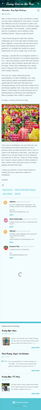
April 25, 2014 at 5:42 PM (23, 202)
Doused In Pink (14, 246)
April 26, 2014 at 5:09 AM (30, 219)
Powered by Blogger (21, 402)
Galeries (25, 406)
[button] (38, 10)
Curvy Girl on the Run (20, 4)
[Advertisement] (20, 304)
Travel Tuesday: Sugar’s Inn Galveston (15, 353)
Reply (12, 215)
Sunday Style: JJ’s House (11, 377)
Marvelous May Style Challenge (25, 190)
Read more (35, 348)
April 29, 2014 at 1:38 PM (27, 246)
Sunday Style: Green (9, 330)
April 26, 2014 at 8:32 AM (23, 231)
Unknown (13, 202)
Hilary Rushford (7, 190)
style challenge (7, 194)
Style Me (17, 194)
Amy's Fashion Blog (16, 219)
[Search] (38, 4)
